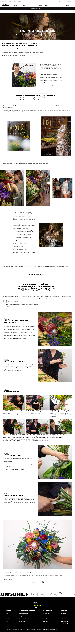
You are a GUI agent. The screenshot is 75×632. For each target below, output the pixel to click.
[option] (37, 8)
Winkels (10, 1)
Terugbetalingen (22, 616)
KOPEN (8, 610)
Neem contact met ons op (25, 624)
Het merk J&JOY (64, 613)
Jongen (8, 618)
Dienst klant (4, 1)
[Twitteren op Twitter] (65, 623)
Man (7, 613)
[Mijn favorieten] (60, 1)
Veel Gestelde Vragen (23, 613)
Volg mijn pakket (47, 618)
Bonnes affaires (43, 5)
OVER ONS (64, 610)
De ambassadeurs (65, 616)
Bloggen (62, 618)
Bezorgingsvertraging (23, 618)
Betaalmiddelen (22, 621)
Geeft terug (45, 621)
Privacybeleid (39, 629)
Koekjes (44, 629)
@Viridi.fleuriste (60, 575)
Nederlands (69, 1)
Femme (23, 5)
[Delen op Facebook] (61, 623)
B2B (7, 621)
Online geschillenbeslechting (52, 629)
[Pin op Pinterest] (67, 623)
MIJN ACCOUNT (47, 610)
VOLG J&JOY (64, 621)
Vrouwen (8, 616)
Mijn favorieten (46, 613)
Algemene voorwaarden (32, 629)
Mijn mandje (46, 616)
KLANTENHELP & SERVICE (27, 610)
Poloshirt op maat (17, 1)
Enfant (31, 5)
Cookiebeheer (46, 624)
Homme (15, 5)
